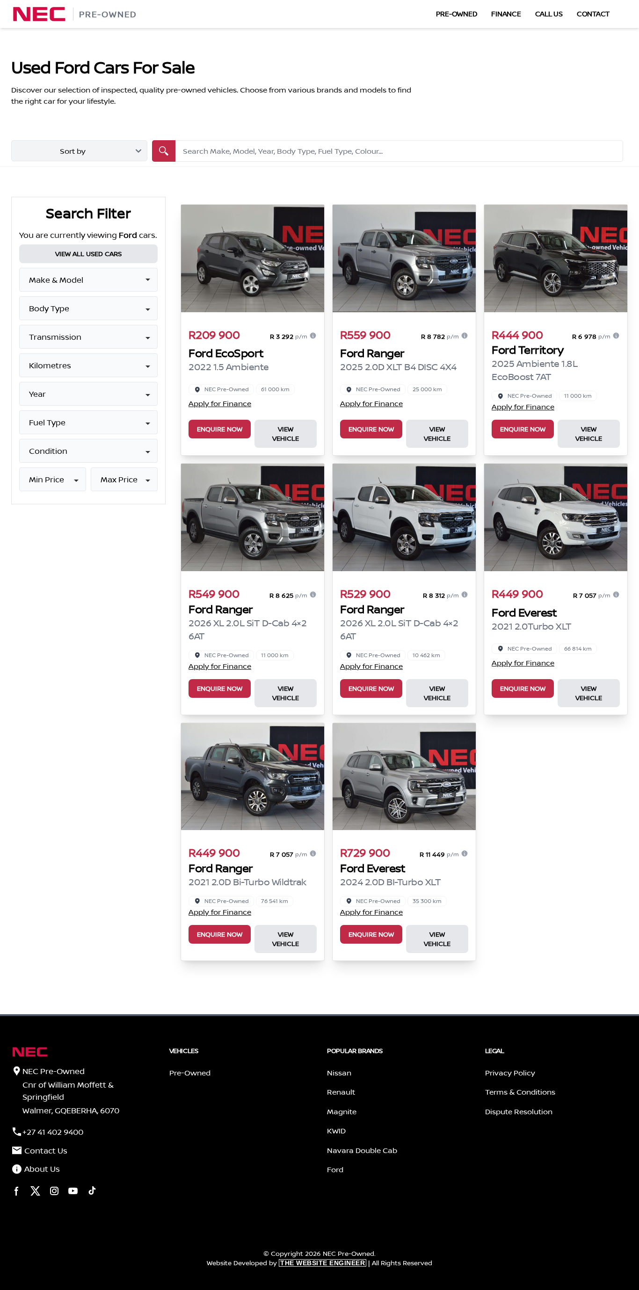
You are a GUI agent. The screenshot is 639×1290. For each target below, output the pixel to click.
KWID (336, 1130)
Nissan (339, 1073)
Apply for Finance (220, 403)
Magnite (341, 1111)
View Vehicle (285, 433)
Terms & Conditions (520, 1092)
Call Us (549, 14)
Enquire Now (219, 428)
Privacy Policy (510, 1073)
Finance (506, 14)
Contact (593, 14)
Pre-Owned (457, 14)
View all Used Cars (88, 254)
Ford (335, 1169)
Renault (341, 1092)
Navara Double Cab (362, 1150)
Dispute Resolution (518, 1111)
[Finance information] (313, 335)
